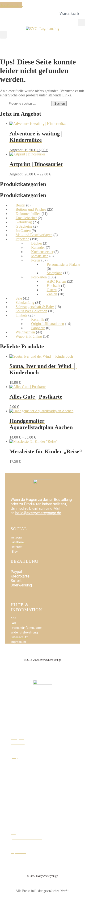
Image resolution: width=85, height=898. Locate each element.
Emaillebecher (26, 218)
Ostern (52, 290)
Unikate (21, 315)
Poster (35, 260)
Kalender (38, 247)
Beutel (20, 205)
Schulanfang (25, 303)
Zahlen (52, 294)
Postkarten (39, 277)
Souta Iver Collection (31, 311)
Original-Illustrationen (47, 324)
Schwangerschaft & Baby (35, 307)
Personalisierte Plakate (63, 264)
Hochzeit (53, 286)
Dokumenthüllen (28, 214)
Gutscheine (24, 226)
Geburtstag (24, 222)
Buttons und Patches (31, 209)
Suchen (59, 103)
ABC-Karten (56, 281)
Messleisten (39, 256)
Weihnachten (25, 332)
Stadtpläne (54, 273)
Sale (19, 298)
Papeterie (22, 239)
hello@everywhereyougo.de (38, 513)
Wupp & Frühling (29, 336)
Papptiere (38, 328)
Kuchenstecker (42, 252)
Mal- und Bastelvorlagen (34, 235)
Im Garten (23, 231)
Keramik (37, 319)
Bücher (36, 243)
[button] (81, 22)
